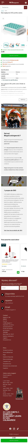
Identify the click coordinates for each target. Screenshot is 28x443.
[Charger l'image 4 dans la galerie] (23, 45)
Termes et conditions (8, 350)
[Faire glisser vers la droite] (26, 45)
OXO (6, 10)
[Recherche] (25, 7)
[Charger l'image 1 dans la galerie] (6, 45)
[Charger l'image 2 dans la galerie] (11, 45)
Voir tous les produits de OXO (13, 230)
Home (2, 10)
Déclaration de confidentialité (10, 366)
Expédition (5, 368)
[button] (26, 2)
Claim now (23, 288)
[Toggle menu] (3, 2)
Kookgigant (16, 434)
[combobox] (14, 7)
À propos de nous (7, 339)
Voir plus (23, 99)
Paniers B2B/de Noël (8, 352)
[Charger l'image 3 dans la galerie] (17, 45)
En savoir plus (19, 398)
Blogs (4, 354)
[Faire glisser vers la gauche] (1, 45)
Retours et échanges (8, 359)
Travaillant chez (7, 361)
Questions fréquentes (8, 357)
